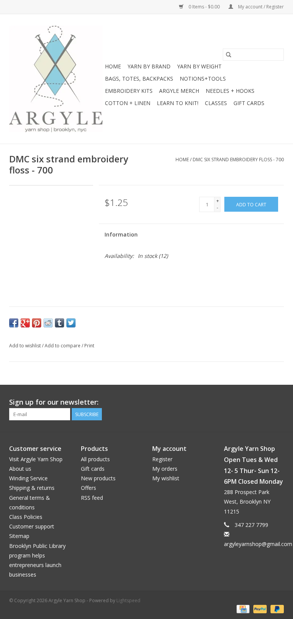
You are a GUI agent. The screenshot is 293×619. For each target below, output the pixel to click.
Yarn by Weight (199, 66)
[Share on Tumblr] (59, 322)
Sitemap (19, 536)
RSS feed (92, 497)
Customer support (31, 526)
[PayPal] (259, 608)
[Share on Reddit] (48, 322)
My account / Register (260, 6)
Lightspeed (128, 600)
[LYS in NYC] (56, 79)
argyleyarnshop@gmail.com (258, 544)
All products (95, 459)
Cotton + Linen (127, 103)
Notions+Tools (203, 78)
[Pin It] (36, 322)
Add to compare (63, 345)
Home (113, 66)
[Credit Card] (242, 608)
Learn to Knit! (177, 103)
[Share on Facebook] (13, 322)
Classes (216, 103)
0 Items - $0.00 (204, 6)
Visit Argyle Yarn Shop (36, 459)
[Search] (228, 55)
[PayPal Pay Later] (276, 608)
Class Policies (25, 516)
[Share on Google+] (25, 322)
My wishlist (165, 478)
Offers (88, 487)
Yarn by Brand (149, 66)
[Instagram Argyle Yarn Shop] (278, 402)
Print (89, 345)
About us (20, 468)
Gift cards (248, 103)
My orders (164, 468)
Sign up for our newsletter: (53, 402)
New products (98, 478)
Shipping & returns (32, 487)
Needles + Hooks (230, 90)
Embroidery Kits (129, 90)
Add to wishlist (25, 345)
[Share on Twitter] (71, 322)
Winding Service (28, 478)
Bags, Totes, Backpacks (139, 78)
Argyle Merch (179, 90)
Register (162, 459)
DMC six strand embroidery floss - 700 (238, 159)
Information (121, 234)
